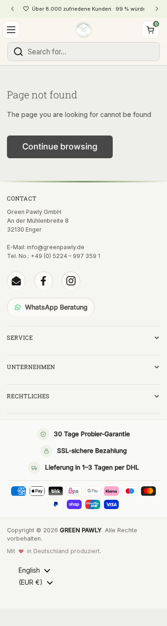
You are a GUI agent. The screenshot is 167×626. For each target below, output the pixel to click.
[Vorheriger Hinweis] (12, 8)
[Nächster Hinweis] (156, 8)
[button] (150, 30)
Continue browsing (59, 146)
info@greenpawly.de (55, 247)
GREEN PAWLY (81, 530)
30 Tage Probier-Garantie (92, 434)
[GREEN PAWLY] (83, 29)
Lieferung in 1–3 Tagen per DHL (92, 467)
